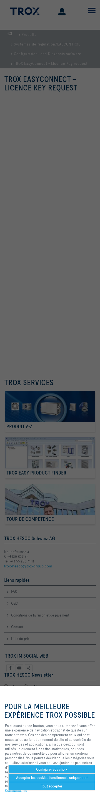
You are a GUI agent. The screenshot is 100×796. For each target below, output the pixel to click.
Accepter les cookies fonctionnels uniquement (52, 777)
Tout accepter (51, 786)
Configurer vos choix (51, 769)
